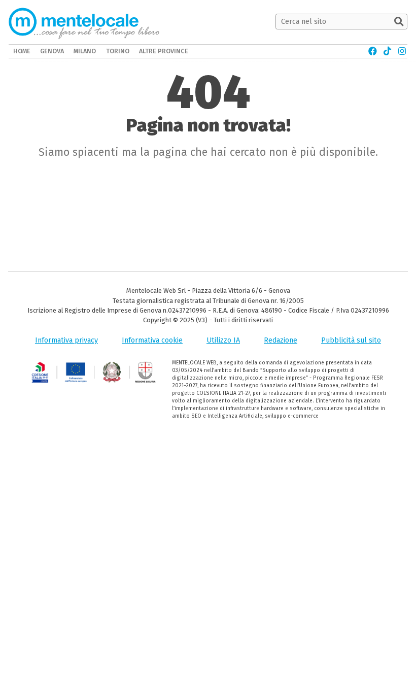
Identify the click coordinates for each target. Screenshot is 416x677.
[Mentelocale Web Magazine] (84, 22)
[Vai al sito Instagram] (402, 51)
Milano (85, 51)
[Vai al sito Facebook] (372, 51)
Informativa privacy (66, 340)
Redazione (280, 340)
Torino (117, 51)
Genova (52, 51)
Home (21, 51)
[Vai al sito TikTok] (387, 51)
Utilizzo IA (223, 340)
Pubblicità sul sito (351, 340)
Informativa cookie (152, 340)
